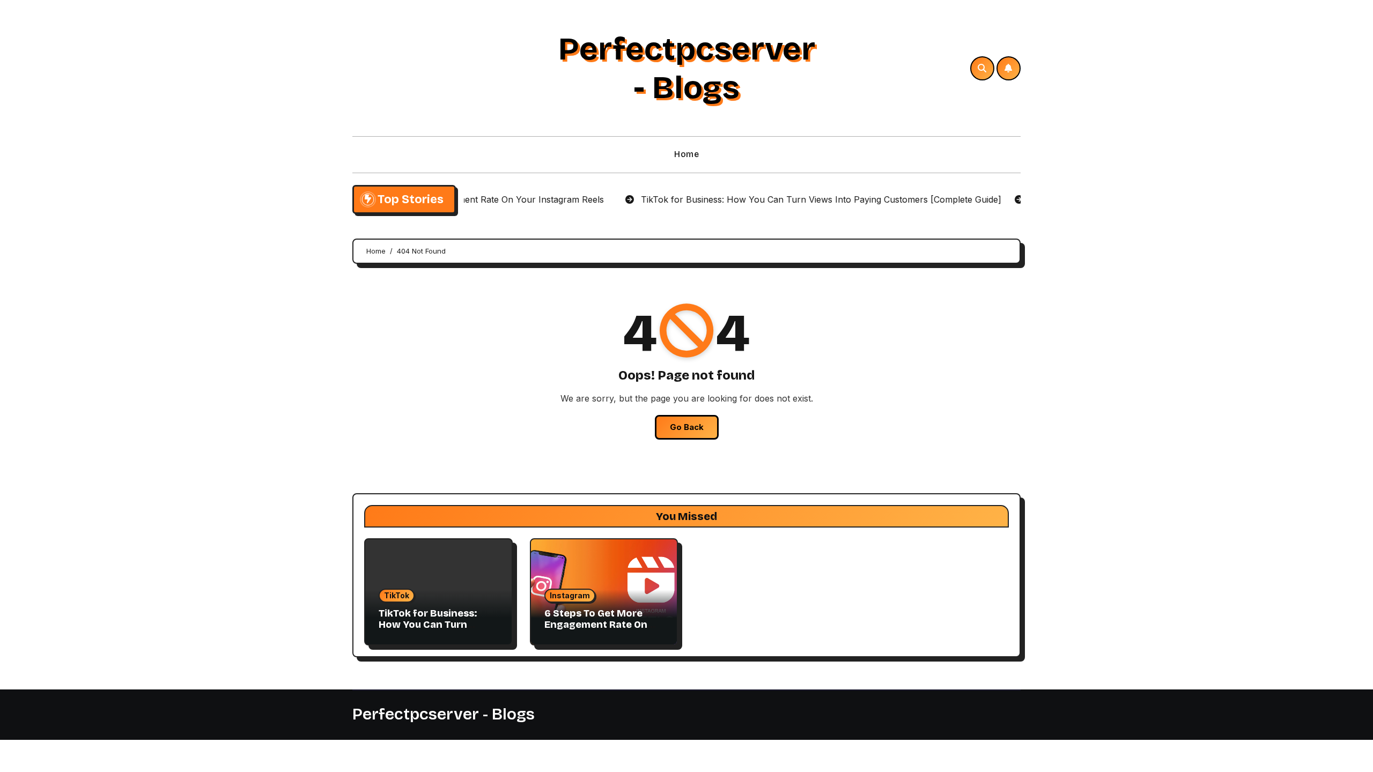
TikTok (396, 595)
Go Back (687, 427)
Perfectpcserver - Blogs (686, 68)
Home (686, 154)
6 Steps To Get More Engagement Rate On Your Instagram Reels (596, 624)
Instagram (570, 595)
